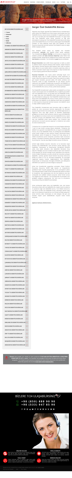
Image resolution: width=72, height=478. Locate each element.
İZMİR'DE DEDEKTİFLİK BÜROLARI (14, 53)
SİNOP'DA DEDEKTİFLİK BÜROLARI (14, 217)
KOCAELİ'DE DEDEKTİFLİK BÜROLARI (14, 79)
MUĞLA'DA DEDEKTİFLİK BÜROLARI (14, 130)
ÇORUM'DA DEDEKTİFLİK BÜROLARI (14, 274)
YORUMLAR (48, 2)
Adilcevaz (8, 43)
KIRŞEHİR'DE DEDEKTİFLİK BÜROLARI (14, 206)
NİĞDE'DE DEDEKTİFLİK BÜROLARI (14, 318)
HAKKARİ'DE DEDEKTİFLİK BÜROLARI (14, 184)
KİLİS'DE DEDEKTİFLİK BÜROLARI (13, 240)
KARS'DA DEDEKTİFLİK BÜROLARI (13, 176)
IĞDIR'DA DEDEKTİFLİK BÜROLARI (14, 221)
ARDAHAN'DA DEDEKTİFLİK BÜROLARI (15, 345)
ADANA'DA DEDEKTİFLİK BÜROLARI (14, 64)
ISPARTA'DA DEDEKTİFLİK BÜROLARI (14, 289)
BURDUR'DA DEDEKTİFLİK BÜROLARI (14, 195)
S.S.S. (58, 2)
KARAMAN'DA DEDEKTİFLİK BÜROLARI (15, 199)
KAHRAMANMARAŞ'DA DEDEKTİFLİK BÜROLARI (14, 110)
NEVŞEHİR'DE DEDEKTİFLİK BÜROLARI (15, 341)
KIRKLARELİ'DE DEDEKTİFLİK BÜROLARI (15, 322)
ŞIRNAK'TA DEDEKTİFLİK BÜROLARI (14, 277)
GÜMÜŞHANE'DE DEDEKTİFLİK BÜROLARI (16, 236)
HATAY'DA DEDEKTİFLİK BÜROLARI (14, 87)
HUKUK (53, 2)
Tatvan (8, 32)
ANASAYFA (26, 2)
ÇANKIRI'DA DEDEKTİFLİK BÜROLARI (14, 229)
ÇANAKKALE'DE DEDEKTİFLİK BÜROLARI (15, 262)
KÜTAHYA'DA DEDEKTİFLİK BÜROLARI (15, 259)
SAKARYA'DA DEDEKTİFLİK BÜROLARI (15, 285)
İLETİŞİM (63, 2)
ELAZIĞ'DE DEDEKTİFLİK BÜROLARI (14, 255)
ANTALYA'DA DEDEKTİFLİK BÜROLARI (15, 60)
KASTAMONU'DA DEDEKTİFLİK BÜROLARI (16, 311)
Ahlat (7, 36)
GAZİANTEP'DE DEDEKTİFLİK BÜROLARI (15, 75)
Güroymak (8, 34)
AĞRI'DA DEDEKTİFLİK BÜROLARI (13, 270)
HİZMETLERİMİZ (40, 2)
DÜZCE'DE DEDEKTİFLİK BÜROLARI (14, 307)
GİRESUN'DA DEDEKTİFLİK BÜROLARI (14, 281)
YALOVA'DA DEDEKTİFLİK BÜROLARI (14, 191)
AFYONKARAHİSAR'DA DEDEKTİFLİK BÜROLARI (14, 156)
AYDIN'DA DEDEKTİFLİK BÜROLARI (14, 118)
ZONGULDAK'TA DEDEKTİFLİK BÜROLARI (16, 251)
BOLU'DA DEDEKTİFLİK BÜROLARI (14, 337)
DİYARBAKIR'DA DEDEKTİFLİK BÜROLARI (15, 90)
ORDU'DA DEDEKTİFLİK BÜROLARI (14, 152)
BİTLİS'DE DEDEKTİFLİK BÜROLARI (14, 29)
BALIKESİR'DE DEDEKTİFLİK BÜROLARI (15, 105)
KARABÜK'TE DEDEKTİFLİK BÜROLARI (15, 202)
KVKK (17, 469)
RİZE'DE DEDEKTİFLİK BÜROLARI (13, 326)
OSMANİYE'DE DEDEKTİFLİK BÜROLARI (15, 266)
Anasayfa (24, 21)
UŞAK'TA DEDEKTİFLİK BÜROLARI (14, 315)
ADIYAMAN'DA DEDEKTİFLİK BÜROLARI (15, 165)
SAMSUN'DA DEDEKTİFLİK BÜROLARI (14, 102)
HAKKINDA (32, 2)
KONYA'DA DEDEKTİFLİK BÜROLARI (14, 68)
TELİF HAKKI (23, 469)
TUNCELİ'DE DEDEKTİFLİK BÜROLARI (14, 247)
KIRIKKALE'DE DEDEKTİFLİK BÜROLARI (15, 180)
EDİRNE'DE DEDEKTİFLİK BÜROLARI (14, 300)
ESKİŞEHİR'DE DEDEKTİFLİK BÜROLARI (15, 133)
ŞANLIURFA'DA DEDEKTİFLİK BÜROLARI (15, 72)
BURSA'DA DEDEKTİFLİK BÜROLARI (14, 57)
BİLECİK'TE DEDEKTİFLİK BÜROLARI (14, 214)
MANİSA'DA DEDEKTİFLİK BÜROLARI (14, 94)
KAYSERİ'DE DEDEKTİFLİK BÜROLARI (14, 98)
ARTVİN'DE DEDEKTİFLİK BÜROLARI (14, 232)
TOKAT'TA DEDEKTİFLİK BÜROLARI (14, 169)
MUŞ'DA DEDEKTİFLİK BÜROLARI (13, 303)
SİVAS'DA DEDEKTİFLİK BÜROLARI (14, 161)
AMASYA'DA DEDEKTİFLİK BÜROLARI (14, 330)
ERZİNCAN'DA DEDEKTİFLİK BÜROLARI (15, 210)
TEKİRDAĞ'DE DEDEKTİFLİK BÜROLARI (15, 126)
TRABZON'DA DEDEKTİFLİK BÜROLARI (15, 141)
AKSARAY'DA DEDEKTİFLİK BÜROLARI (15, 296)
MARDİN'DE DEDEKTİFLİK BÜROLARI (14, 137)
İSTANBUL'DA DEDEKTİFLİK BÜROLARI (15, 45)
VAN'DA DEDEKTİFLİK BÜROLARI (13, 115)
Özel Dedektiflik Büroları (32, 21)
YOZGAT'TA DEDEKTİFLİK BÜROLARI (14, 292)
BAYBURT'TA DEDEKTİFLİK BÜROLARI (15, 244)
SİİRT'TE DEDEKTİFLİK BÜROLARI (13, 333)
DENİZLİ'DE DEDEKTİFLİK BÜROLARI (14, 122)
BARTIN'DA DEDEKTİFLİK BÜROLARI (14, 225)
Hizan (7, 38)
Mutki (7, 40)
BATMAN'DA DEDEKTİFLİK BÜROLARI (15, 172)
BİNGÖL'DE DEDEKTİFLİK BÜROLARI (14, 187)
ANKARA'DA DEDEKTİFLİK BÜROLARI (14, 49)
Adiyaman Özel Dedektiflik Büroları (45, 21)
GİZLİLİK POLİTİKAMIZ (8, 469)
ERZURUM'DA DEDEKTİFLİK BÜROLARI (15, 148)
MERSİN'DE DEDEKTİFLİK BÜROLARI (14, 83)
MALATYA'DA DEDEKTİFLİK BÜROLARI (15, 145)
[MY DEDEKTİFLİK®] (7, 2)
